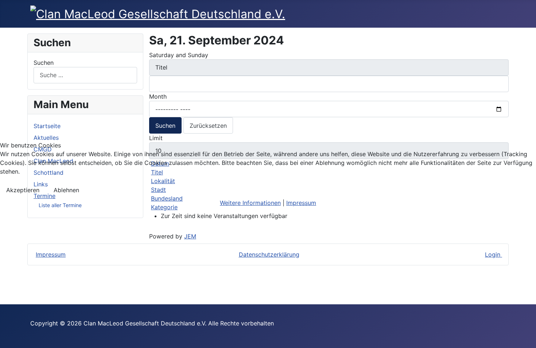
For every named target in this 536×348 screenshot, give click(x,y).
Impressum (301, 202)
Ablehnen (66, 190)
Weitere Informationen (250, 202)
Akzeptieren (22, 190)
